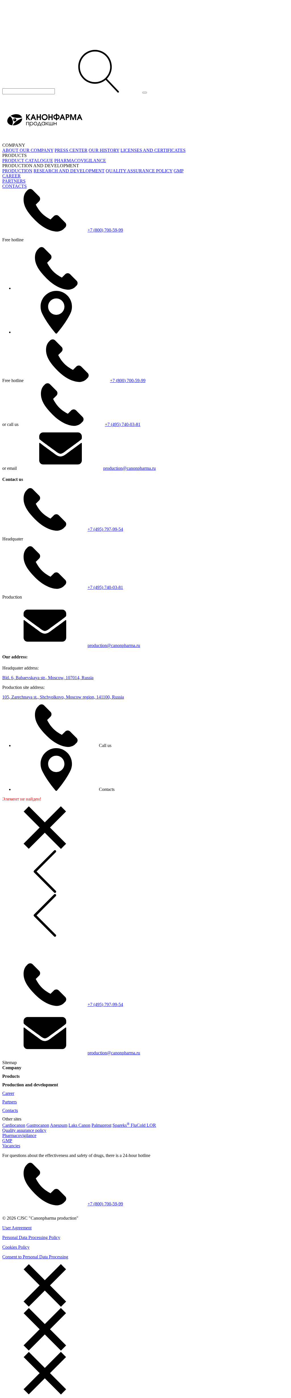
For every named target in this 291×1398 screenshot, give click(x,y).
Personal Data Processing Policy (31, 1237)
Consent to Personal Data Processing (35, 1256)
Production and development (30, 1084)
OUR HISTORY (104, 150)
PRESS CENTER (71, 150)
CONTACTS (14, 186)
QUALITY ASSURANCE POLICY (139, 170)
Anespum (58, 1125)
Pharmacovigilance (19, 1135)
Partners (9, 1101)
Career (8, 1093)
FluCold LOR (143, 1125)
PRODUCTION (17, 170)
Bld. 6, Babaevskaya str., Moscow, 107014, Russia (47, 677)
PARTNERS (14, 181)
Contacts (10, 1110)
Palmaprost (101, 1125)
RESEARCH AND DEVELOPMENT (69, 170)
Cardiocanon (13, 1125)
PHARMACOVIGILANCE (80, 160)
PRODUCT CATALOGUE (27, 160)
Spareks (121, 1125)
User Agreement (17, 1227)
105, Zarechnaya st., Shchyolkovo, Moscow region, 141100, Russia (63, 697)
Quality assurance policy (24, 1130)
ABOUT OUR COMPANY (27, 150)
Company (11, 1067)
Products (11, 1076)
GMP (179, 170)
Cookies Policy (16, 1247)
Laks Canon (79, 1125)
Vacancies (11, 1145)
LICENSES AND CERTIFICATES (153, 150)
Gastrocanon (37, 1125)
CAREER (11, 176)
